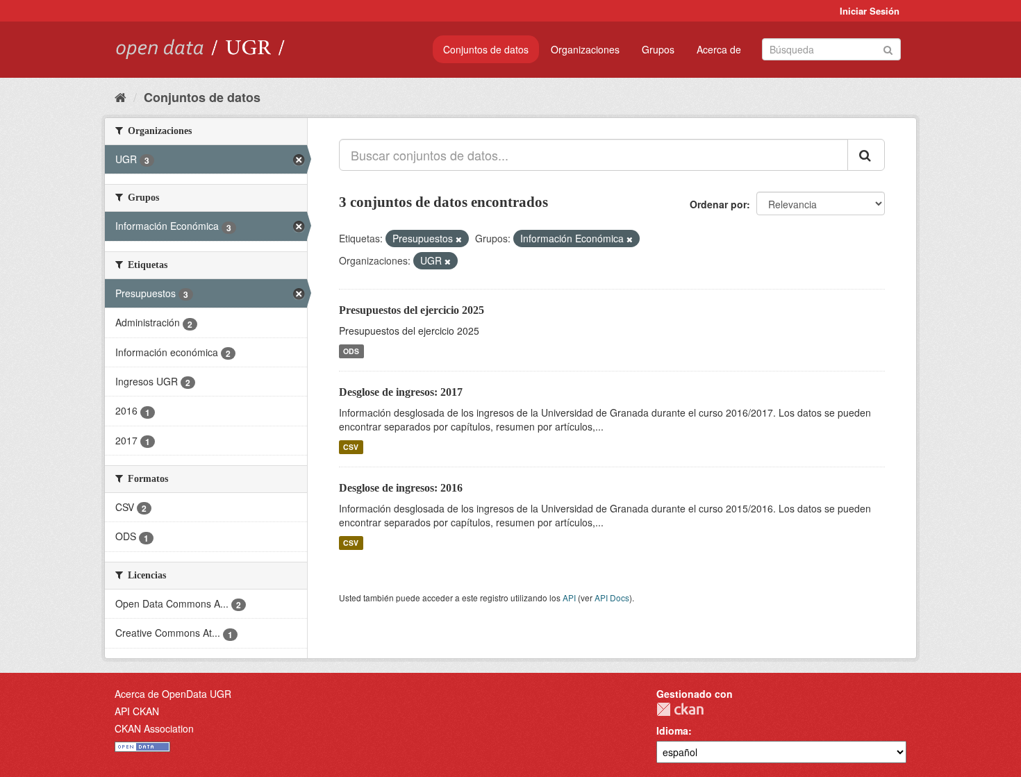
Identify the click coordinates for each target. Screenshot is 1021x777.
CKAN (680, 709)
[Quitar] (459, 238)
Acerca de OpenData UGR (173, 694)
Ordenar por (718, 204)
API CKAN (137, 711)
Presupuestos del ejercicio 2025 (411, 310)
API (569, 597)
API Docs (612, 597)
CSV (350, 447)
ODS (351, 351)
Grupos (658, 49)
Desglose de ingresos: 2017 (401, 392)
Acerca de (719, 49)
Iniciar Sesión (869, 10)
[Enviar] (888, 48)
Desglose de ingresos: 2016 (401, 488)
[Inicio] (120, 96)
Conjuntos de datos (486, 49)
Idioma (672, 730)
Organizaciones (585, 49)
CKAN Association (154, 728)
